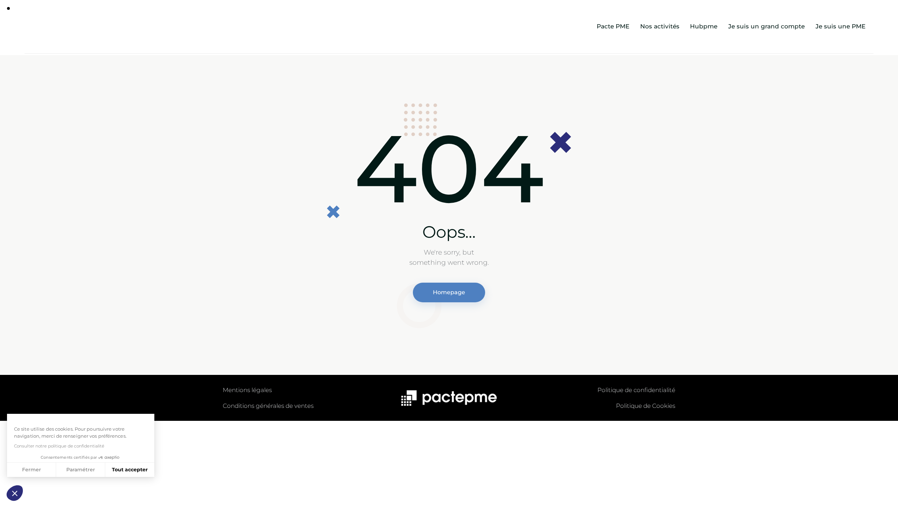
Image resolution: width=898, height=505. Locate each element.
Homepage (449, 292)
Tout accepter (130, 469)
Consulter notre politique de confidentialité (59, 446)
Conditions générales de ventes (268, 405)
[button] (14, 493)
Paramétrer (80, 469)
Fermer (31, 469)
